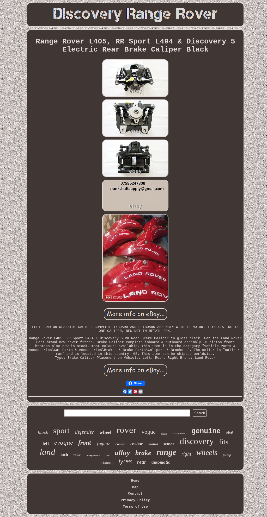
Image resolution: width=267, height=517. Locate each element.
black (43, 432)
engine (120, 444)
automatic (160, 462)
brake (143, 453)
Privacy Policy (135, 500)
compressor (93, 455)
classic (107, 463)
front (84, 442)
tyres (125, 461)
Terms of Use (135, 507)
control (153, 444)
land (47, 452)
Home (135, 481)
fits (223, 442)
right (186, 454)
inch (64, 454)
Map (135, 487)
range (166, 452)
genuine (206, 431)
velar (77, 455)
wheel (105, 432)
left (46, 443)
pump (227, 455)
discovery (197, 441)
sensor (168, 444)
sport (61, 430)
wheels (206, 452)
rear (141, 462)
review (136, 443)
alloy (122, 452)
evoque (63, 442)
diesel (164, 433)
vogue (149, 431)
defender (84, 432)
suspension (179, 433)
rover (126, 430)
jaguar (103, 444)
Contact (135, 494)
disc (107, 455)
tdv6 (229, 433)
